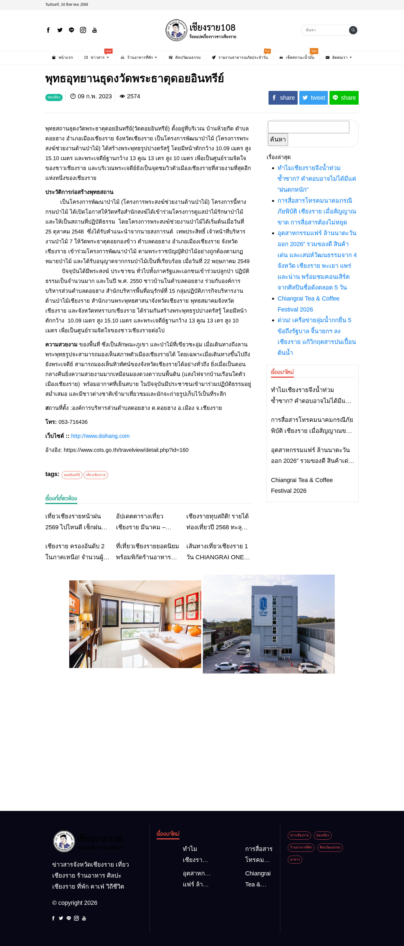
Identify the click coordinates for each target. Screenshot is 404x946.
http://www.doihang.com (100, 436)
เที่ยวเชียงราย (96, 475)
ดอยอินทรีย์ (72, 475)
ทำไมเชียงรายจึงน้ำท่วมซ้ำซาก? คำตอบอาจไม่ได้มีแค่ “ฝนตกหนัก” (317, 179)
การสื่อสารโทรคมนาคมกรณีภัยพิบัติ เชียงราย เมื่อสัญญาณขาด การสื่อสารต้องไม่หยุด (317, 211)
